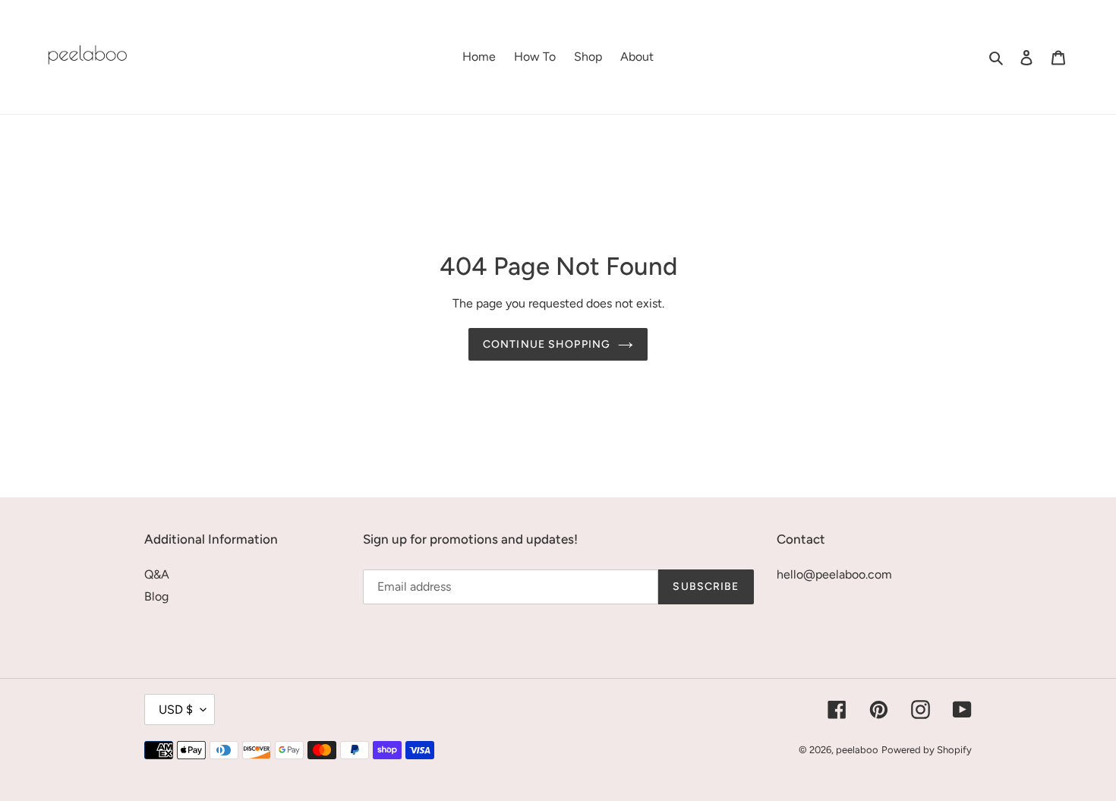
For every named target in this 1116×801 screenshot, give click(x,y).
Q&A (156, 574)
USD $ (176, 709)
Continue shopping (546, 344)
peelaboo (857, 749)
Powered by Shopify (926, 749)
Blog (156, 596)
